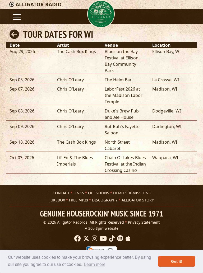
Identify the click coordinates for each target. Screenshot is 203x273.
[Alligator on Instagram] (93, 238)
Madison (161, 89)
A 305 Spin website (101, 228)
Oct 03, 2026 (22, 158)
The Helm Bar (118, 80)
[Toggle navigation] (17, 16)
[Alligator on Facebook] (77, 238)
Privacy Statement (144, 222)
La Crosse (162, 80)
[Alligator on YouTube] (102, 238)
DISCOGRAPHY (105, 200)
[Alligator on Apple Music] (127, 238)
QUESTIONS (98, 192)
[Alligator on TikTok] (111, 238)
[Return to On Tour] (14, 34)
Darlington (163, 126)
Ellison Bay (162, 51)
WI (178, 51)
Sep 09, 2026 (22, 126)
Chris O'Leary (70, 80)
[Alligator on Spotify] (119, 238)
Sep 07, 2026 (22, 89)
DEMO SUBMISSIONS (132, 192)
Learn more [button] (94, 264)
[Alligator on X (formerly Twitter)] (85, 238)
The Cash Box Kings (76, 51)
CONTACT (61, 192)
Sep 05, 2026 (22, 80)
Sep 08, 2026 (22, 111)
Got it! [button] (176, 261)
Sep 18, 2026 (22, 142)
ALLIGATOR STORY (138, 200)
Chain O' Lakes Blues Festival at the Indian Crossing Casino (125, 164)
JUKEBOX (57, 200)
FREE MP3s (78, 200)
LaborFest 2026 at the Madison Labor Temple (123, 95)
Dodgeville (162, 111)
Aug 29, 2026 (22, 51)
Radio (39, 4)
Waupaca (161, 158)
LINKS (78, 192)
